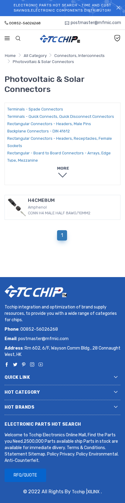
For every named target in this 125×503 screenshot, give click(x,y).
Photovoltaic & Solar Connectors (43, 61)
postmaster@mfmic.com (43, 338)
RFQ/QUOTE (25, 475)
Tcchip (78, 491)
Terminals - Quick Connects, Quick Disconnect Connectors (60, 116)
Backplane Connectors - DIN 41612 (38, 131)
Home (10, 55)
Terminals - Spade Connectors (35, 109)
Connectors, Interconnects (79, 55)
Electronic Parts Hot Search (43, 424)
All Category (35, 55)
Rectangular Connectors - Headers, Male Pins (49, 123)
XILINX (93, 491)
